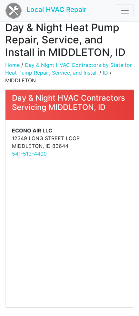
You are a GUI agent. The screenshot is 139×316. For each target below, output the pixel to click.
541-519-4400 (29, 153)
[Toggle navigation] (125, 10)
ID (105, 72)
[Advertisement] (69, 232)
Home (12, 65)
